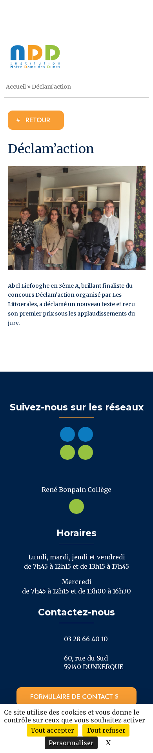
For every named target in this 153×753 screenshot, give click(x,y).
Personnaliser (71, 743)
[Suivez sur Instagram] (85, 434)
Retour (38, 120)
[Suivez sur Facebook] (67, 434)
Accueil (16, 86)
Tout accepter (52, 730)
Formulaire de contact (71, 696)
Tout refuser (106, 730)
